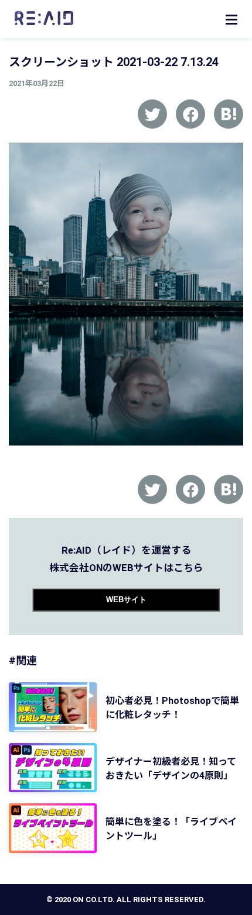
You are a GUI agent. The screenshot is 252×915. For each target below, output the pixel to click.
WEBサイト (126, 599)
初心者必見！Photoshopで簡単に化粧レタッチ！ (172, 707)
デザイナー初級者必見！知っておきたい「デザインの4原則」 (170, 768)
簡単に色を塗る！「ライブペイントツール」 (171, 828)
